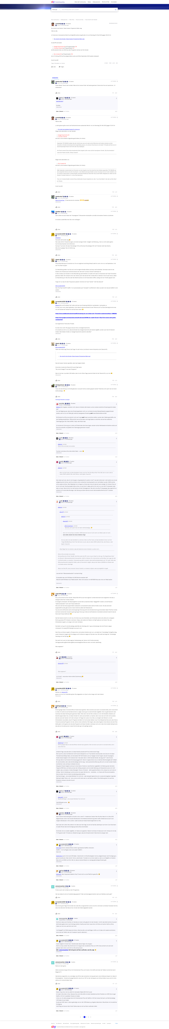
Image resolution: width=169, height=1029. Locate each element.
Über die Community (80, 2)
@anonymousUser (59, 200)
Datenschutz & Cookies (85, 1023)
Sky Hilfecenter (59, 1023)
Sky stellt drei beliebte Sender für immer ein (69, 129)
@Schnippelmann (68, 526)
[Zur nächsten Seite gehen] (90, 1017)
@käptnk (57, 305)
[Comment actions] (117, 81)
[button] (57, 111)
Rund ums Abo (79, 19)
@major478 (60, 663)
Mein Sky (53, 1023)
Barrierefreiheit (66, 1023)
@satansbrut (59, 856)
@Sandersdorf (59, 101)
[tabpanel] (84, 548)
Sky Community (55, 19)
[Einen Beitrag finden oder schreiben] (115, 9)
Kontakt (103, 1023)
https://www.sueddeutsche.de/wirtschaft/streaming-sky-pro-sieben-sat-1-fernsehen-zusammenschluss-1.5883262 (86, 313)
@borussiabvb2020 (60, 285)
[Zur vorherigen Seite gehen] (80, 1017)
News (89, 2)
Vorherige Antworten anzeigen (62, 399)
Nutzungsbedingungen (74, 1023)
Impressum (109, 1023)
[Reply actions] (116, 98)
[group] (106, 63)
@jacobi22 (65, 521)
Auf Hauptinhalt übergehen (6, 0)
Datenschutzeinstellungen (96, 1023)
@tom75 (62, 512)
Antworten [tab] (55, 77)
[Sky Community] (58, 2)
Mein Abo (71, 19)
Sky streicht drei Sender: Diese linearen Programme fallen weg (69, 39)
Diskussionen (96, 2)
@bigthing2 (60, 743)
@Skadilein (58, 237)
